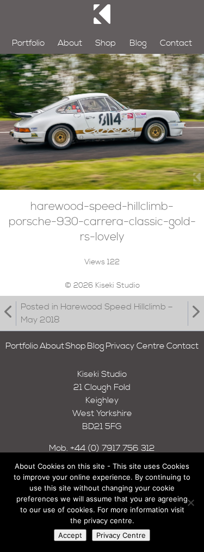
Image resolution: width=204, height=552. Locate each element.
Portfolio (28, 43)
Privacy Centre (135, 345)
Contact (176, 43)
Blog (138, 43)
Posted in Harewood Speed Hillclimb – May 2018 (97, 313)
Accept (70, 535)
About (70, 43)
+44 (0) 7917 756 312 (112, 448)
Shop (105, 43)
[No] (190, 502)
